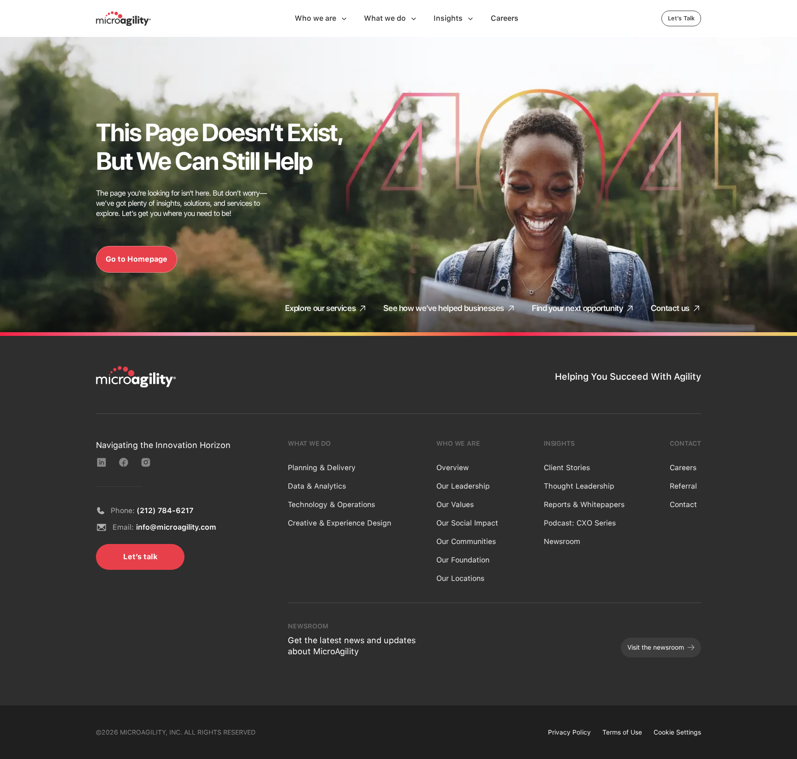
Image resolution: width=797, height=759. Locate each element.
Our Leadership (463, 486)
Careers (683, 467)
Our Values (455, 504)
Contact (683, 504)
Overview (452, 467)
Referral (683, 486)
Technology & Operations (331, 504)
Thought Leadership (579, 486)
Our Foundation (462, 560)
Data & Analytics (317, 486)
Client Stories (567, 467)
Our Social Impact (467, 523)
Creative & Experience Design (339, 523)
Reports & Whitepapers (584, 504)
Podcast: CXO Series (580, 523)
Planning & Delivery (322, 467)
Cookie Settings (677, 732)
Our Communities (466, 541)
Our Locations (460, 578)
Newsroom (562, 541)
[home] (123, 18)
